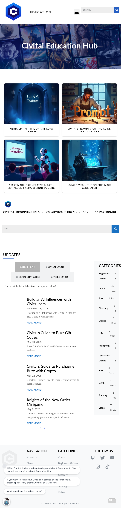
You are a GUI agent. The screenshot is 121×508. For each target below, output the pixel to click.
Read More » (35, 323)
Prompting (63, 212)
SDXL (86, 212)
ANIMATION (103, 212)
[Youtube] (112, 457)
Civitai (8, 212)
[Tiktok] (107, 466)
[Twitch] (93, 457)
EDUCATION (40, 12)
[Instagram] (97, 466)
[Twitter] (102, 457)
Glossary (49, 212)
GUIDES (34, 212)
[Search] (116, 10)
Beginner (23, 212)
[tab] (27, 267)
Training (76, 212)
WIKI (113, 212)
